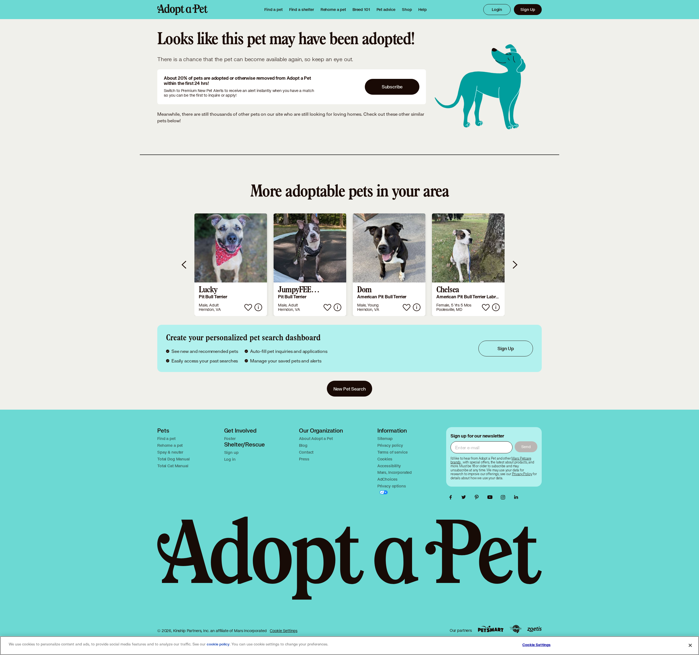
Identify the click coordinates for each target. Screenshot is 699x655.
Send (526, 446)
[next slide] (514, 264)
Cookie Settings (283, 630)
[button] (230, 264)
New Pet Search (349, 388)
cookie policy (218, 644)
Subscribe (392, 86)
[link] (333, 9)
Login (497, 9)
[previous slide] (184, 264)
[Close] (690, 645)
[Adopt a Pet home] (182, 9)
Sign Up (527, 9)
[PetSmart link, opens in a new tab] (490, 629)
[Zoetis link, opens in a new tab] (534, 629)
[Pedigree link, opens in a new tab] (515, 629)
